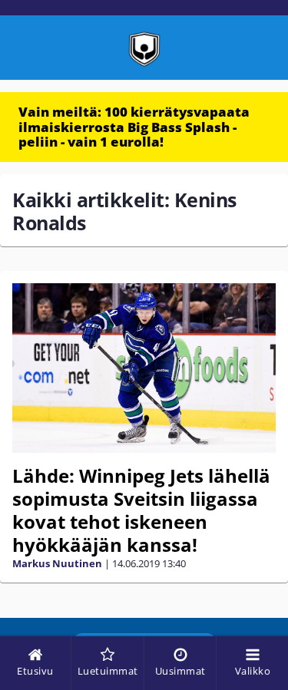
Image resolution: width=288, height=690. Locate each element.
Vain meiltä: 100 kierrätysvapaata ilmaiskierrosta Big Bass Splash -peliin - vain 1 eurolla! (134, 126)
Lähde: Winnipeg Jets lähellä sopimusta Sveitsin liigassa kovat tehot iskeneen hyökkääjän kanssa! (141, 510)
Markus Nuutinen (57, 563)
